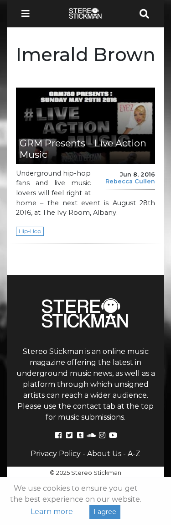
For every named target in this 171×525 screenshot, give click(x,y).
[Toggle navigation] (28, 13)
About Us (104, 453)
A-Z (134, 453)
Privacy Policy (56, 453)
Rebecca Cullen (130, 181)
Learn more (52, 511)
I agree (104, 512)
